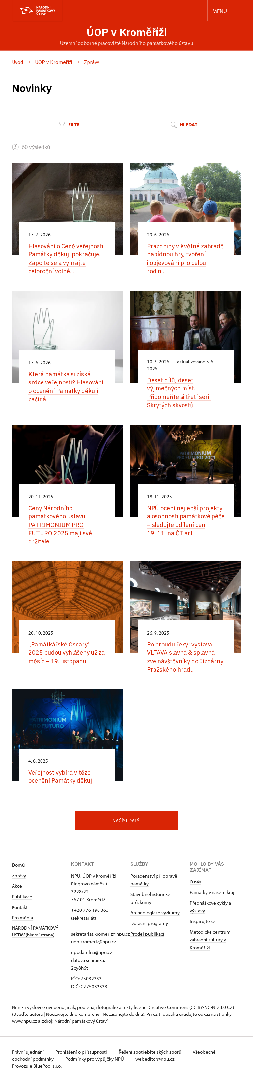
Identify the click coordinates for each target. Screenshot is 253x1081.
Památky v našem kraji (213, 892)
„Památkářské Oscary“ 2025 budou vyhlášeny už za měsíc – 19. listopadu (66, 653)
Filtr (73, 124)
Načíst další (126, 820)
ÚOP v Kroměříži (127, 32)
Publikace (22, 896)
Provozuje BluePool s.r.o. (37, 1066)
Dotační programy (149, 923)
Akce (17, 886)
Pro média (22, 917)
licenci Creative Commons (161, 1007)
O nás (195, 882)
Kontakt (20, 907)
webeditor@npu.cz (154, 1059)
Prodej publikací (147, 934)
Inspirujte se (202, 921)
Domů (18, 865)
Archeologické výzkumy (155, 913)
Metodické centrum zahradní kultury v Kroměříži (210, 940)
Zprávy (19, 875)
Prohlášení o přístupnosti (81, 1052)
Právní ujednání (28, 1052)
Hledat (188, 124)
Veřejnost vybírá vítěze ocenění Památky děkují (61, 776)
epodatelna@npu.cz (91, 952)
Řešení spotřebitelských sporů (150, 1052)
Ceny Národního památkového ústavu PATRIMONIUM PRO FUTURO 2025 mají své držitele (60, 524)
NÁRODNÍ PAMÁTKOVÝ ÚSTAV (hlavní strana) (35, 931)
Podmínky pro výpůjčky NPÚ (95, 1059)
